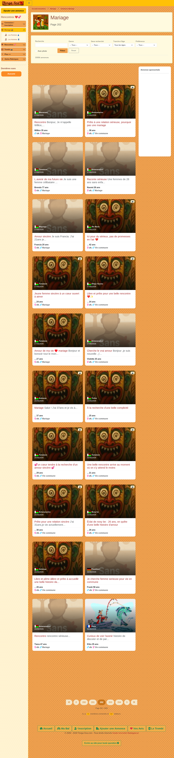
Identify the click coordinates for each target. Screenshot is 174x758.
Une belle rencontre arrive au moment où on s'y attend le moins (108, 466)
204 (119, 702)
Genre (71, 41)
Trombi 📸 (8, 49)
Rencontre (40, 122)
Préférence (140, 41)
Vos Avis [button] (138, 728)
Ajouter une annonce (13, 11)
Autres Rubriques (11, 59)
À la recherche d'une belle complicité (107, 407)
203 (110, 702)
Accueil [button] (47, 728)
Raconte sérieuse (97, 179)
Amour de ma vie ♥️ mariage (51, 350)
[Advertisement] (84, 75)
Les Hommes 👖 (14, 39)
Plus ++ (8, 54)
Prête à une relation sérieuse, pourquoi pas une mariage (109, 124)
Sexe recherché (97, 41)
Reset (73, 50)
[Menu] (29, 3)
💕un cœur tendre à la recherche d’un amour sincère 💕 (56, 466)
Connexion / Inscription (9, 24)
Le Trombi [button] (156, 728)
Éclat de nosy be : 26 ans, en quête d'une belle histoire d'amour (107, 523)
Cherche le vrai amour (100, 350)
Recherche (39, 41)
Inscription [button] (84, 728)
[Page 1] (69, 702)
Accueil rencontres (39, 9)
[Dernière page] (134, 702)
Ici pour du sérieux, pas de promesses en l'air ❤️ (108, 238)
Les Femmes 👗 (13, 35)
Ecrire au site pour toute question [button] (100, 743)
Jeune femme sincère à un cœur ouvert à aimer (56, 295)
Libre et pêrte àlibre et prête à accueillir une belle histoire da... (56, 580)
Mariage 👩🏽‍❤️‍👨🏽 (8, 30)
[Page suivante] (127, 702)
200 (84, 702)
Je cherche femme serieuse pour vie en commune (109, 580)
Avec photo (42, 51)
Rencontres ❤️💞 (11, 17)
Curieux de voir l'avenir (100, 636)
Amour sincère (43, 236)
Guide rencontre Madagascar (125, 733)
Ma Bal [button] (64, 728)
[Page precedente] (76, 702)
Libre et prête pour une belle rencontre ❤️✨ (109, 295)
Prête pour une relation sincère (52, 521)
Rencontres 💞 (10, 45)
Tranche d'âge (119, 41)
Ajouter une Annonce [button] (112, 728)
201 (93, 702)
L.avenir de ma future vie (48, 179)
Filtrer (62, 51)
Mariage (53, 9)
